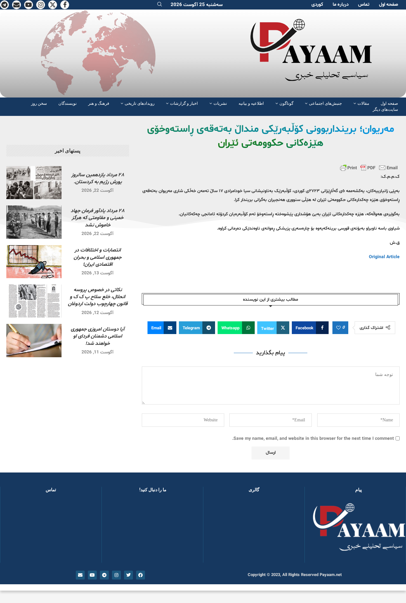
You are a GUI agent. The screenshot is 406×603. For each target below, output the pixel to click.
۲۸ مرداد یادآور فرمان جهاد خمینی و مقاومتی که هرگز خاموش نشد (97, 218)
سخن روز (39, 103)
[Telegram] (4, 4)
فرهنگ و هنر (98, 103)
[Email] (16, 4)
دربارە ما (341, 4)
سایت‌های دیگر (385, 109)
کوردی (317, 4)
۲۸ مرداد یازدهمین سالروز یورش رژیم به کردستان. (97, 178)
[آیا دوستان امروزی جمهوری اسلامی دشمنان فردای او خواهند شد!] (34, 340)
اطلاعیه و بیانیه (251, 103)
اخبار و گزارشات (184, 103)
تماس (364, 4)
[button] (218, 530)
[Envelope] (80, 575)
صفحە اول (388, 4)
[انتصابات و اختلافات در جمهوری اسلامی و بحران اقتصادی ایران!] (34, 261)
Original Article (384, 257)
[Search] (159, 5)
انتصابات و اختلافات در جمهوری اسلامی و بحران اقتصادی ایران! (97, 257)
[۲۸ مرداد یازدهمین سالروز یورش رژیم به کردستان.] (34, 182)
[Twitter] (52, 4)
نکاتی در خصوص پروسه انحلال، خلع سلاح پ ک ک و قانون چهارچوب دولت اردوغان (98, 297)
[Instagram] (40, 4)
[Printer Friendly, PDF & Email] (369, 167)
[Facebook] (64, 4)
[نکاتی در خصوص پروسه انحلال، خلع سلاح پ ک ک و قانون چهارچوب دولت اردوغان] (34, 301)
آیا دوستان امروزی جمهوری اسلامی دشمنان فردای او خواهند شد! (97, 336)
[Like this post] (338, 328)
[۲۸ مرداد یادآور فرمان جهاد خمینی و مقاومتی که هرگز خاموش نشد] (34, 221)
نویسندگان (67, 103)
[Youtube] (28, 4)
